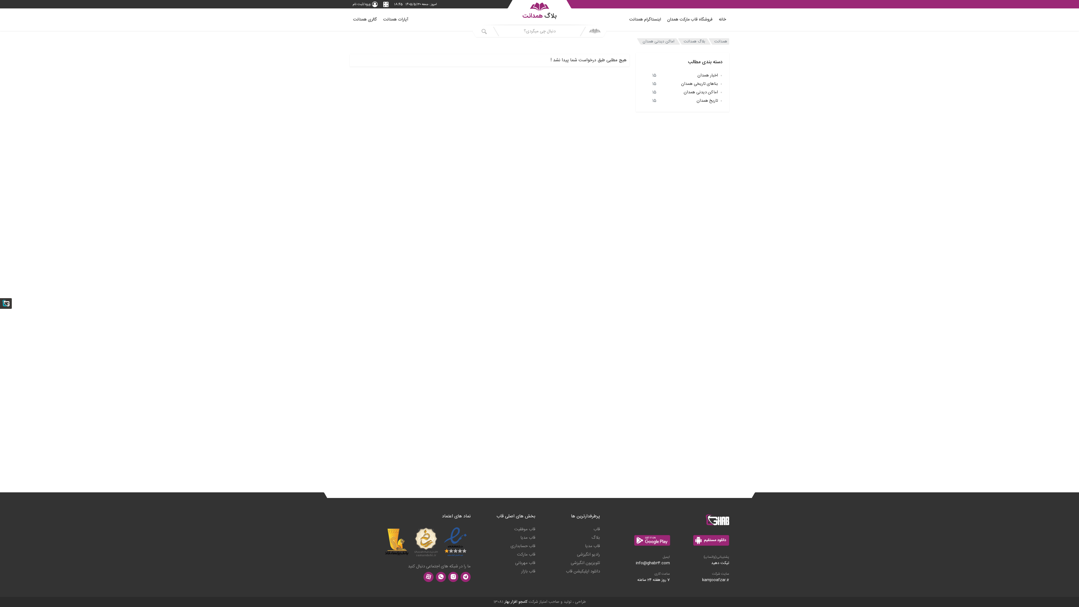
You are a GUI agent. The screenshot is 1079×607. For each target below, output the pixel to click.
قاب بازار (528, 571)
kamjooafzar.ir (715, 580)
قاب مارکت (526, 554)
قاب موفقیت (524, 529)
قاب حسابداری (523, 546)
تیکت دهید (720, 563)
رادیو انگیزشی (588, 554)
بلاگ (595, 537)
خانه (722, 19)
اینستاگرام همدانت (645, 19)
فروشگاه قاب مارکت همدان (690, 19)
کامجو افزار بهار (515, 602)
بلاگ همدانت (694, 41)
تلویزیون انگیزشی (585, 563)
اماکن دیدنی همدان (658, 41)
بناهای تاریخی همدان (685, 83)
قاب (596, 529)
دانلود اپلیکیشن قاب (583, 571)
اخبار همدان (685, 75)
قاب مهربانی (525, 563)
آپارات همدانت (395, 19)
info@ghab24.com (653, 563)
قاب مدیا (592, 546)
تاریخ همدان (685, 100)
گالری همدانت (365, 19)
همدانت (720, 41)
